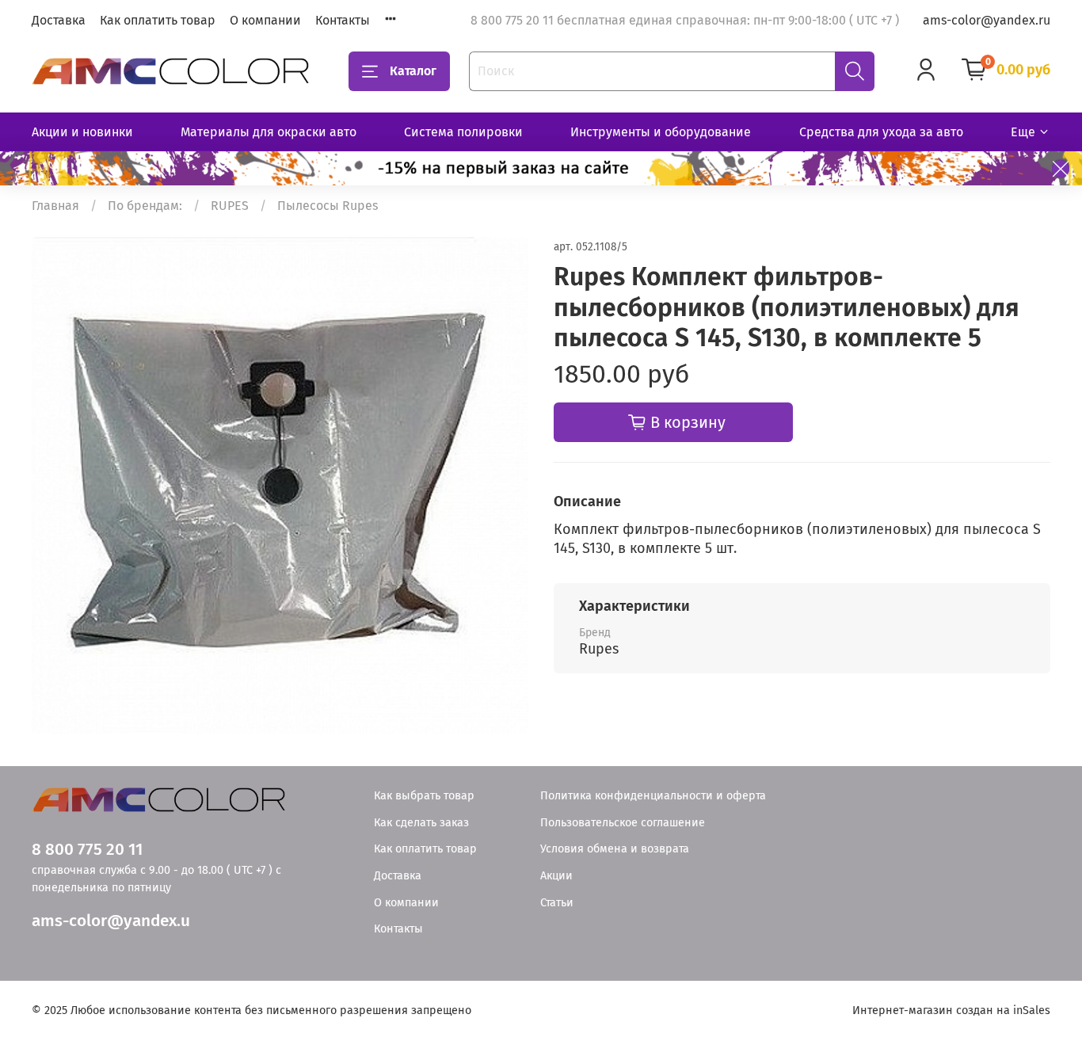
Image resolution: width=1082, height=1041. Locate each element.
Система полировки (463, 131)
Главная (55, 205)
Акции (556, 876)
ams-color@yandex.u (111, 921)
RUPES (230, 205)
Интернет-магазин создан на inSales (951, 1010)
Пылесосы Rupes (327, 205)
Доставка (59, 20)
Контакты (342, 20)
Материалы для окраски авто (268, 131)
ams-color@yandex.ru (986, 20)
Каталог (413, 70)
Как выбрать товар (424, 796)
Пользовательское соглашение (622, 822)
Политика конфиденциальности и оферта (653, 796)
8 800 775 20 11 (87, 850)
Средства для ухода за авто (881, 131)
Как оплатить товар (157, 20)
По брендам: (145, 205)
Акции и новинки (82, 131)
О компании (265, 20)
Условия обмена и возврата (614, 849)
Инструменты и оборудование (660, 131)
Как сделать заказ (421, 822)
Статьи (556, 902)
